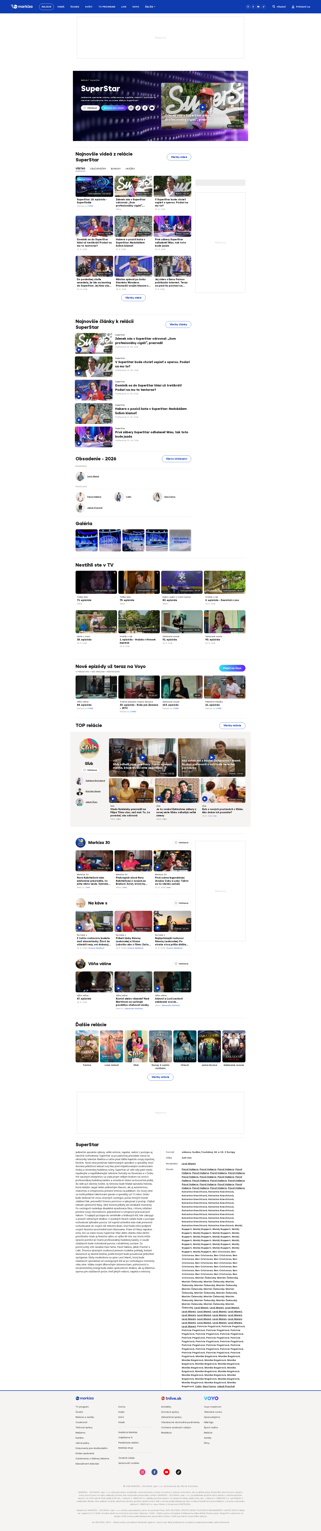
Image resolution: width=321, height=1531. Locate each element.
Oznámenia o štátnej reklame (92, 1458)
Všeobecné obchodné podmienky (180, 1422)
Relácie (46, 6)
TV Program (106, 6)
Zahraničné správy (171, 1417)
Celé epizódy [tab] (98, 168)
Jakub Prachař (226, 1386)
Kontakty (166, 1406)
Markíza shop (125, 1447)
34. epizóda (84, 639)
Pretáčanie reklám (128, 1442)
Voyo (135, 6)
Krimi (121, 1417)
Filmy (206, 1443)
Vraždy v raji (211, 597)
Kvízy (88, 6)
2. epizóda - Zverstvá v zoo (222, 600)
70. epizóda (127, 600)
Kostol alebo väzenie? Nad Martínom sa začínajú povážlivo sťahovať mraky (132, 1001)
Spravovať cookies (128, 1463)
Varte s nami (83, 636)
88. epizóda (84, 705)
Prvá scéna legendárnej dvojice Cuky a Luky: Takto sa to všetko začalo (172, 881)
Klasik (121, 1422)
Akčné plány (82, 1443)
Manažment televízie (87, 1463)
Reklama (80, 1432)
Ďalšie (149, 6)
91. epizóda (170, 639)
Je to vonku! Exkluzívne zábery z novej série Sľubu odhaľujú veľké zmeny (176, 812)
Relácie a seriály (85, 1417)
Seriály (207, 1437)
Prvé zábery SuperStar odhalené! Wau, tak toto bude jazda (170, 242)
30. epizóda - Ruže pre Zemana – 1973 (139, 706)
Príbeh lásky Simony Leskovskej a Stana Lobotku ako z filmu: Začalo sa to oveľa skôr (133, 941)
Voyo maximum (212, 1406)
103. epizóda (171, 705)
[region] (133, 170)
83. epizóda (170, 600)
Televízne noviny (213, 1412)
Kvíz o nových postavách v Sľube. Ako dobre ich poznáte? (222, 811)
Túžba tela (82, 597)
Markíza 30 (99, 842)
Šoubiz (74, 6)
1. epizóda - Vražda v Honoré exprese (138, 641)
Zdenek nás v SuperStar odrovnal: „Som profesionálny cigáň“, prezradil (195, 117)
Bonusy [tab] (116, 168)
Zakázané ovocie (171, 636)
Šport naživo (211, 1427)
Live (123, 6)
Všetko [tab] (80, 168)
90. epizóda (212, 639)
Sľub (115, 761)
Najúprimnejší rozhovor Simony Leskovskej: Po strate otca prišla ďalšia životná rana (170, 941)
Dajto (121, 1412)
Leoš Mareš (189, 1163)
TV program (82, 1406)
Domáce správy (170, 1412)
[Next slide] (242, 686)
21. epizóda (212, 705)
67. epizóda (84, 998)
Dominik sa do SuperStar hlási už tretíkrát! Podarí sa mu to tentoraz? (94, 242)
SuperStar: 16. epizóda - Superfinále (92, 201)
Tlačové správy (84, 1427)
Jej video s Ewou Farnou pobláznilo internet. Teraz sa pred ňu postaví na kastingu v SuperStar (171, 283)
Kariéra (79, 1437)
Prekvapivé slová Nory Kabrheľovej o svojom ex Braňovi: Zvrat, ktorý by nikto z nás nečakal (131, 881)
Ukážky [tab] (130, 168)
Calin (198, 1386)
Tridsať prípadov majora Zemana (136, 702)
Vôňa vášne (83, 702)
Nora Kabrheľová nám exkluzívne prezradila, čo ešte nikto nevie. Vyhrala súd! (92, 881)
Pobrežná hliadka (214, 702)
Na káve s (97, 903)
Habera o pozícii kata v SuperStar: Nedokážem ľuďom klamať (130, 242)
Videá (60, 6)
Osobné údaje (126, 1457)
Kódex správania (85, 1453)
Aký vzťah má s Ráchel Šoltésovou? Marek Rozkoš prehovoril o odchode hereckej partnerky (211, 764)
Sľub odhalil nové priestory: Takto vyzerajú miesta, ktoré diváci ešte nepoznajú (142, 766)
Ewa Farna (209, 1386)
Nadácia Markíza (127, 1432)
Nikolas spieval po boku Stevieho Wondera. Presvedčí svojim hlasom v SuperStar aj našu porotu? (132, 283)
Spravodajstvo (212, 1417)
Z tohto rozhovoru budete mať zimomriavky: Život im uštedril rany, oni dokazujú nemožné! (93, 941)
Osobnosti (81, 1422)
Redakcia (166, 1432)
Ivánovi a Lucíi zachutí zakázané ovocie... (169, 1000)
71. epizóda (84, 600)
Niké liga (208, 1422)
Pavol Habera (190, 1169)
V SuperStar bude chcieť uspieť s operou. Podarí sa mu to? (171, 202)
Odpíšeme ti (125, 1437)
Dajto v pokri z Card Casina (177, 597)
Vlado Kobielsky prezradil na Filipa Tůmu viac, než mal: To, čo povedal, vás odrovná (130, 812)
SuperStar (95, 80)
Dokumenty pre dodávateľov (92, 1448)
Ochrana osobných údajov (176, 1427)
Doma (121, 1406)
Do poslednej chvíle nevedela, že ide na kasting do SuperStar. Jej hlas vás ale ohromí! (94, 283)
